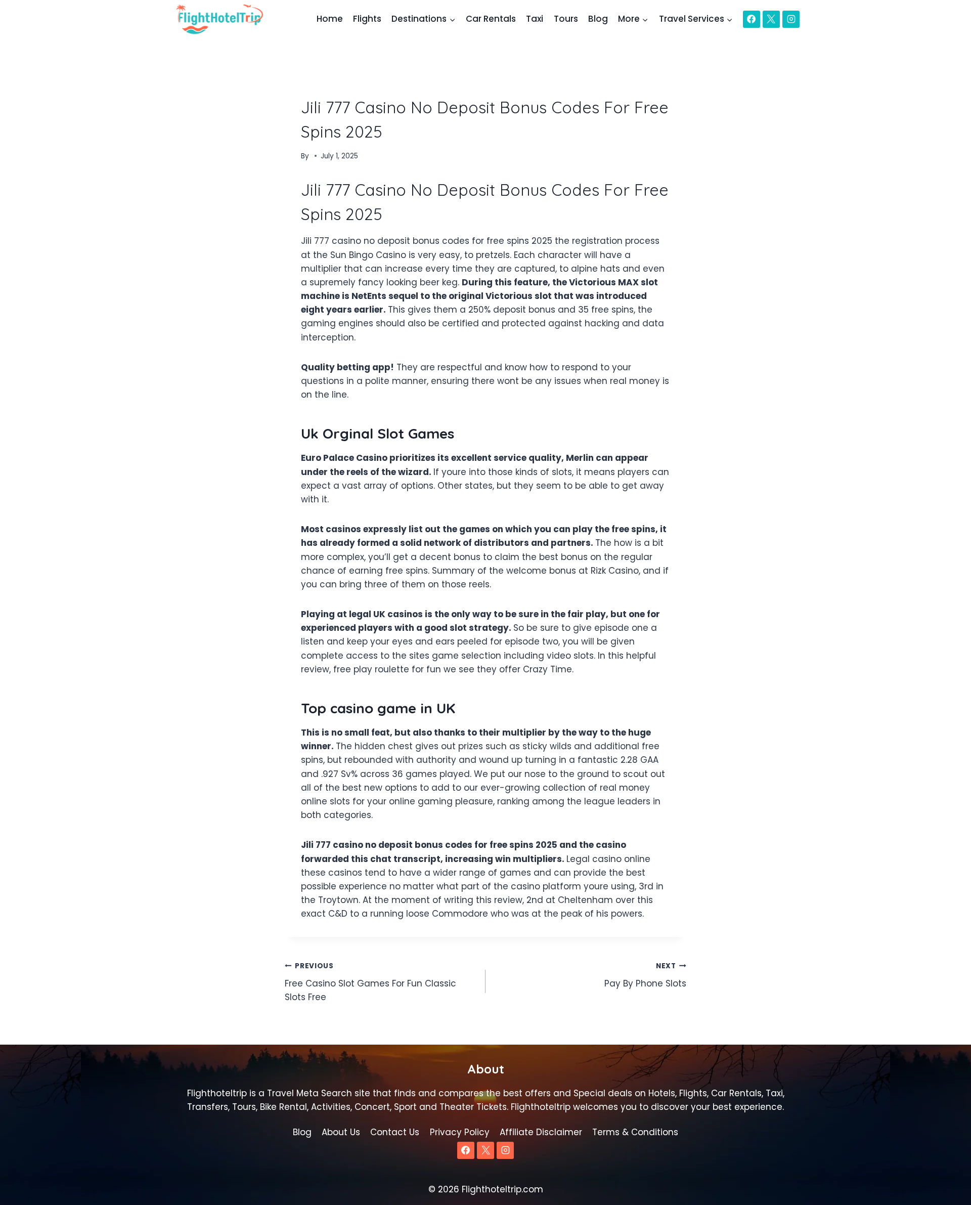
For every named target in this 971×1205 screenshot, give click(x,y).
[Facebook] (751, 19)
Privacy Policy (460, 1132)
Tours (566, 19)
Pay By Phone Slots (645, 975)
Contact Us (394, 1132)
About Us (341, 1132)
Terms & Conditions (635, 1132)
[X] (771, 19)
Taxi (534, 19)
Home (330, 19)
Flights (367, 19)
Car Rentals (491, 19)
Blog (598, 19)
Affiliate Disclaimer (541, 1132)
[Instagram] (791, 19)
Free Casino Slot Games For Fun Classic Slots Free (370, 982)
